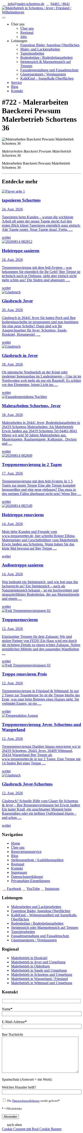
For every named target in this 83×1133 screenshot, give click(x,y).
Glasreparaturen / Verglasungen (43, 74)
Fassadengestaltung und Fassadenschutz (49, 70)
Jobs (23, 37)
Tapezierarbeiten (32, 53)
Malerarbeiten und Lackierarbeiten (36, 907)
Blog (14, 87)
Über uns (27, 28)
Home (15, 843)
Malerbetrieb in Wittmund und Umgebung (41, 983)
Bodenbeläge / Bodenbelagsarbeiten (46, 57)
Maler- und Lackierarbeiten (40, 49)
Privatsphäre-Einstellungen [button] (30, 881)
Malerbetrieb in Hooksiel (29, 958)
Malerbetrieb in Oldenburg (30, 966)
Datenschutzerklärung (27, 877)
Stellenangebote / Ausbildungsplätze (37, 860)
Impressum (19, 872)
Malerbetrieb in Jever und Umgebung (38, 962)
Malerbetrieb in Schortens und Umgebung (41, 975)
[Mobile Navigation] (4, 17)
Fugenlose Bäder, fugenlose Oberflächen (50, 45)
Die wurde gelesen (33, 1100)
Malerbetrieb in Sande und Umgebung (39, 970)
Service (16, 83)
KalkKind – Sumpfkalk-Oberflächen (47, 78)
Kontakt (17, 91)
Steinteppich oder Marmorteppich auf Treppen (44, 928)
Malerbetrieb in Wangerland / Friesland (39, 979)
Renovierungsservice (26, 852)
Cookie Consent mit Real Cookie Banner (32, 1129)
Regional (26, 32)
